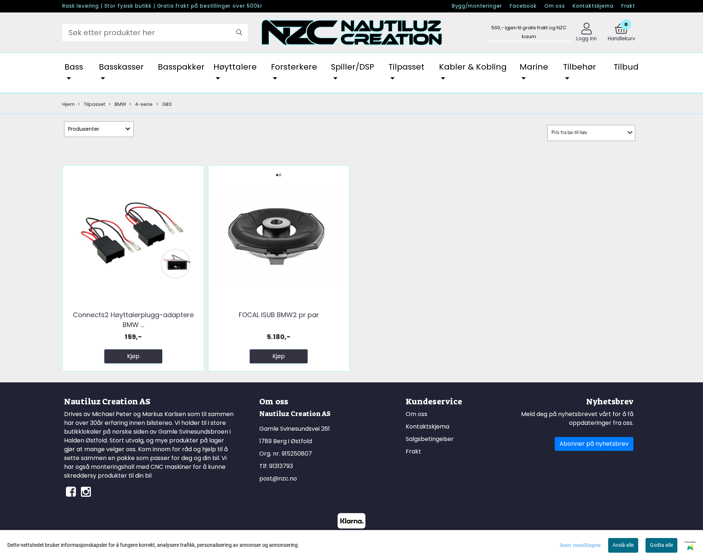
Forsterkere (294, 67)
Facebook (523, 6)
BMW (120, 104)
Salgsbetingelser (430, 439)
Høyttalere (235, 67)
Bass (73, 67)
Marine (534, 67)
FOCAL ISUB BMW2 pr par (279, 314)
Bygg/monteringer (477, 6)
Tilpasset (406, 67)
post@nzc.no (278, 478)
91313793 (281, 466)
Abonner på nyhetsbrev (594, 444)
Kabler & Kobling (473, 67)
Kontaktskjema (593, 6)
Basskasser (121, 67)
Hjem (68, 104)
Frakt (628, 6)
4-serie (143, 104)
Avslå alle (623, 545)
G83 (166, 104)
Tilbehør (579, 67)
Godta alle (661, 545)
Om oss (554, 6)
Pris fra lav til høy (569, 132)
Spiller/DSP (352, 67)
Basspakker (181, 67)
